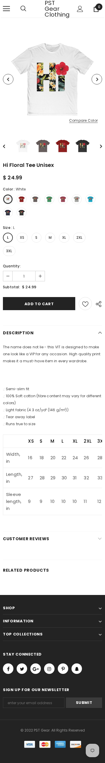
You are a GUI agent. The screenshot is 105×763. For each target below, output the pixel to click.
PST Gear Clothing (52, 8)
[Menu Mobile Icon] (6, 8)
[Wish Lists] (85, 303)
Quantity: (12, 266)
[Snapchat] (76, 668)
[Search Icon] (29, 9)
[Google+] (35, 668)
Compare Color (83, 121)
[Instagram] (49, 668)
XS (22, 237)
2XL (79, 237)
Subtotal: (11, 287)
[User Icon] (80, 9)
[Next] (97, 79)
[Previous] (8, 79)
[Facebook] (8, 668)
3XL (9, 250)
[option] (52, 79)
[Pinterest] (63, 668)
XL (64, 237)
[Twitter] (22, 668)
